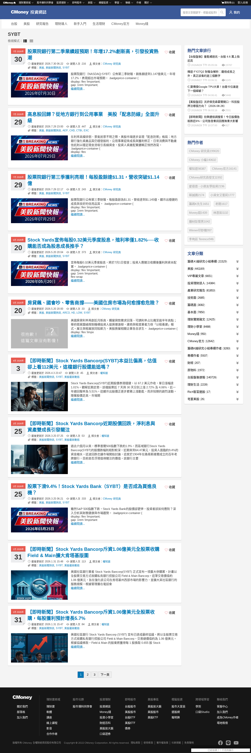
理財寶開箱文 (201, 319)
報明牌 (176, 717)
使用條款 (148, 742)
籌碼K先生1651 (199, 204)
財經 (193, 362)
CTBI (79, 130)
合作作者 (51, 733)
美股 (27, 23)
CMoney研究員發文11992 (205, 177)
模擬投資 (103, 2)
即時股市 (77, 2)
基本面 (195, 312)
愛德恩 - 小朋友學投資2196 (206, 186)
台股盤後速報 (201, 377)
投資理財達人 (201, 283)
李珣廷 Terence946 (201, 239)
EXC (86, 130)
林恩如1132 (220, 212)
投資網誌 (105, 706)
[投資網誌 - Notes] (30, 12)
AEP (65, 130)
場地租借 (222, 722)
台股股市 (130, 706)
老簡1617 (221, 204)
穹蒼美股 (195, 399)
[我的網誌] (234, 12)
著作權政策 (162, 742)
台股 (14, 23)
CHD (72, 130)
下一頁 (105, 674)
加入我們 (22, 717)
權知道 (104, 373)
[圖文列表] (25, 41)
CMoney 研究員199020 (204, 151)
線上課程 (51, 722)
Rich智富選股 (198, 391)
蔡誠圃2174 (196, 195)
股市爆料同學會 (45, 2)
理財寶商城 (25, 2)
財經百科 (105, 722)
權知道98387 (197, 168)
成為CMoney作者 (227, 717)
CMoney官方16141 (224, 168)
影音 (49, 728)
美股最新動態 (72, 376)
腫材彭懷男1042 (199, 221)
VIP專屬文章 (199, 276)
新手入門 (80, 23)
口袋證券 (105, 733)
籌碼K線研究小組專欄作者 (208, 348)
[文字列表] (31, 41)
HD (73, 312)
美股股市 (130, 711)
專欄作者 (197, 355)
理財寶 (50, 706)
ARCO (66, 312)
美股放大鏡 (106, 728)
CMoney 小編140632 (202, 159)
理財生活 (197, 384)
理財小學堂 (198, 326)
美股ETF (130, 722)
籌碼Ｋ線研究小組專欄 (206, 261)
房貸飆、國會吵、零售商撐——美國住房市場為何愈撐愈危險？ (93, 302)
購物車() (229, 2)
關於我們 (22, 706)
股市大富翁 (178, 706)
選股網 (176, 711)
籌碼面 (195, 305)
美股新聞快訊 (53, 67)
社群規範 (176, 742)
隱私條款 (135, 742)
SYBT (66, 67)
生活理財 (99, 23)
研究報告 (42, 23)
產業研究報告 (201, 290)
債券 (127, 728)
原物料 (195, 370)
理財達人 (61, 23)
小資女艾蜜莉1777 (222, 195)
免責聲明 (189, 742)
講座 (49, 717)
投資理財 (61, 2)
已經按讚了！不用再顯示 (221, 750)
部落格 (21, 711)
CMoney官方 (120, 23)
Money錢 (142, 23)
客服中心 (222, 706)
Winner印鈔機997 (200, 230)
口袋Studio (202, 711)
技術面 (195, 297)
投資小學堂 (106, 717)
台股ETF (130, 717)
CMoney (8, 2)
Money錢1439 (198, 212)
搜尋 (222, 12)
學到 (198, 706)
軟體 (49, 711)
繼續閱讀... (78, 88)
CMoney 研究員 (112, 63)
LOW (79, 312)
